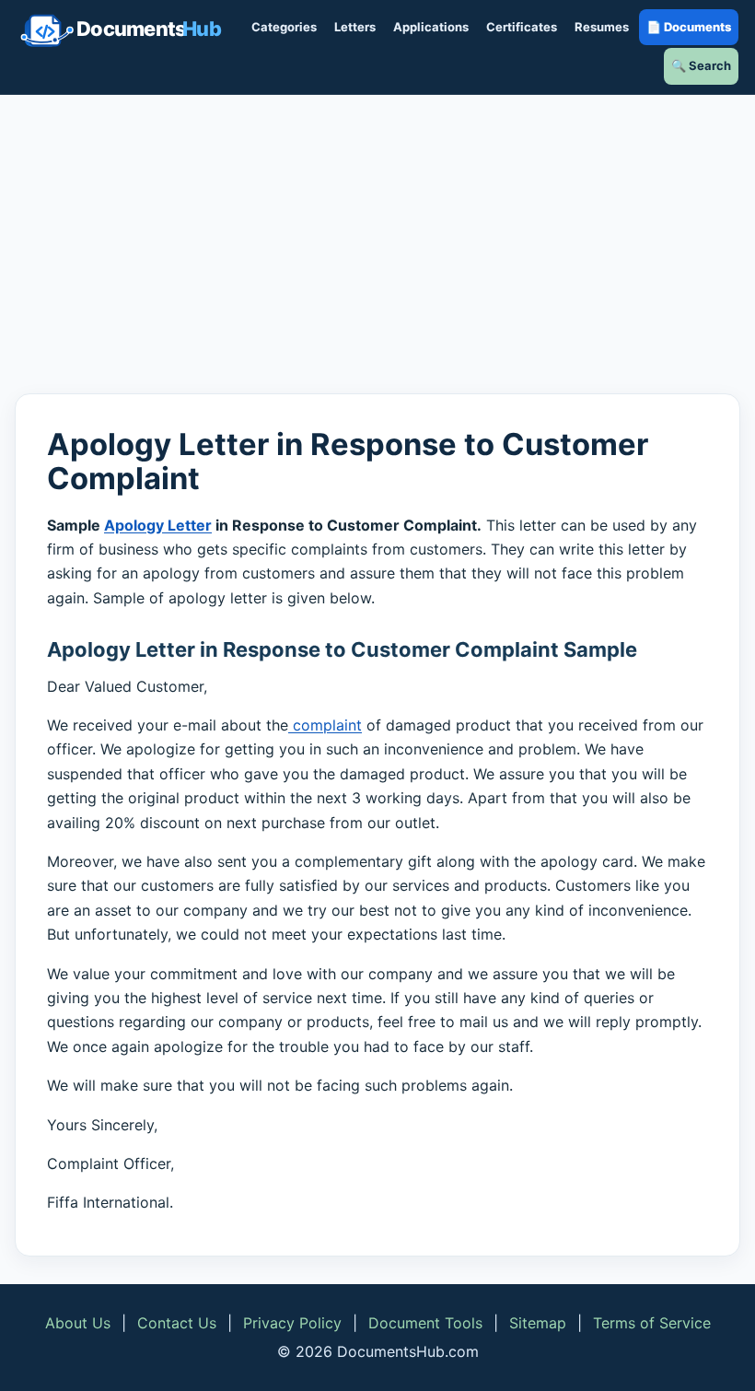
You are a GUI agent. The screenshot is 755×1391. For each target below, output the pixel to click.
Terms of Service (652, 1323)
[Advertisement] (377, 244)
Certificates (521, 26)
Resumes (602, 26)
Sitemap (537, 1323)
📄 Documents (688, 26)
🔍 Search (701, 65)
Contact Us (176, 1323)
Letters (355, 26)
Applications (431, 26)
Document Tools (425, 1323)
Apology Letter (158, 525)
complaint (325, 725)
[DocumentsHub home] (121, 30)
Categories (284, 26)
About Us (77, 1323)
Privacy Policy (292, 1323)
